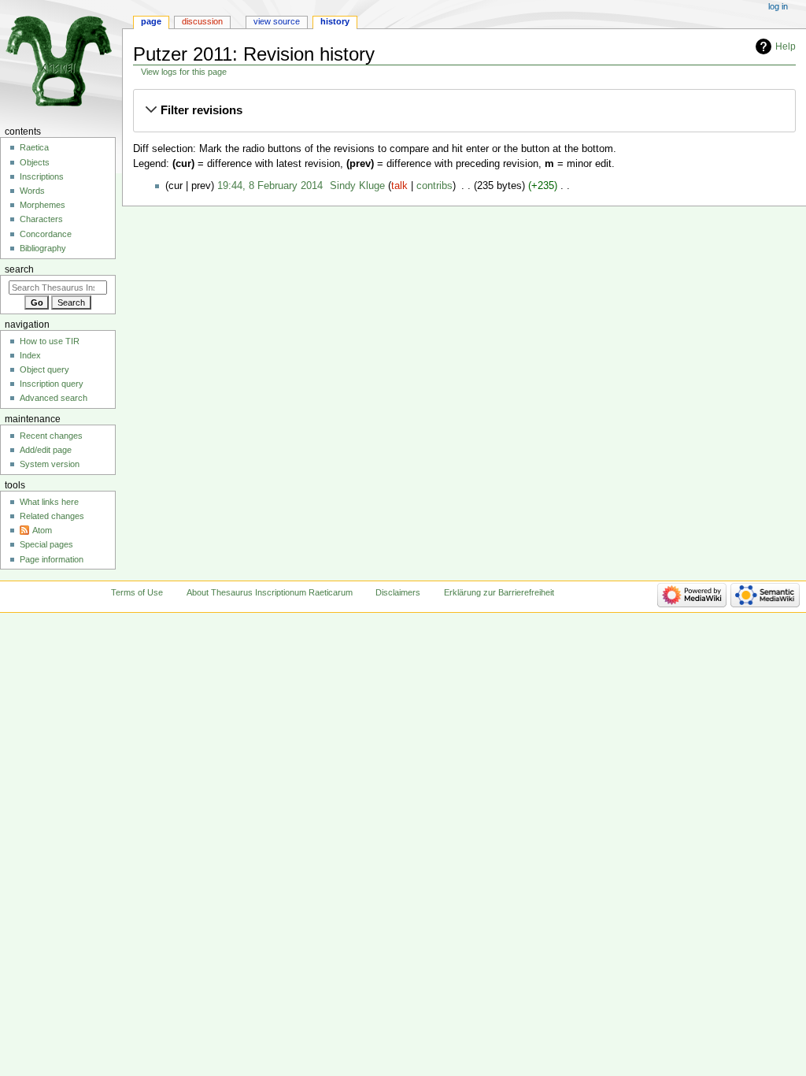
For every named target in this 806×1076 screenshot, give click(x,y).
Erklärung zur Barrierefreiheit (499, 592)
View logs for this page (184, 71)
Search (19, 269)
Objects (35, 162)
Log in (778, 6)
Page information (51, 559)
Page (151, 21)
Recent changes (51, 435)
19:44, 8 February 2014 (270, 185)
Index (30, 355)
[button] (464, 110)
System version (49, 464)
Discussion (202, 21)
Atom (42, 530)
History (334, 21)
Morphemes (42, 205)
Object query (44, 369)
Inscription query (51, 383)
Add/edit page (46, 450)
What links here (49, 501)
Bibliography (43, 248)
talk (399, 185)
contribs (434, 185)
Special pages (46, 544)
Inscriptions (42, 176)
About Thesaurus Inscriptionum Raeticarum (270, 592)
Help (785, 46)
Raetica (34, 147)
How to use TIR (49, 341)
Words (32, 190)
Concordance (46, 234)
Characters (41, 219)
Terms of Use (137, 592)
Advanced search (53, 398)
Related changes (52, 516)
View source (276, 21)
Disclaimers (397, 592)
